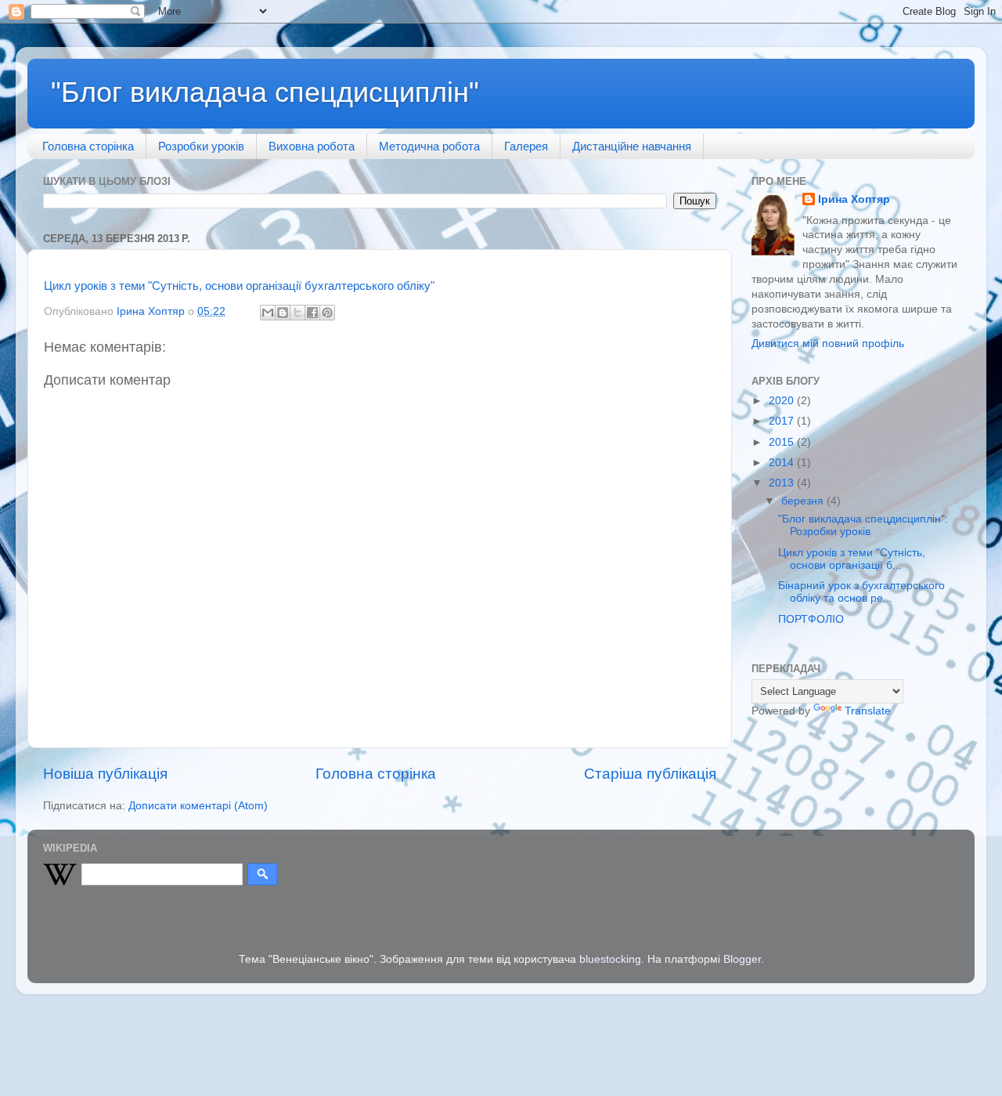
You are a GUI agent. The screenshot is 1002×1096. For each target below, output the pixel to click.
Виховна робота (312, 146)
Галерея (526, 146)
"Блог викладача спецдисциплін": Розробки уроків (863, 525)
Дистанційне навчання (631, 146)
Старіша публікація (650, 773)
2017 (783, 421)
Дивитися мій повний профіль (828, 343)
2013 (783, 483)
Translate (868, 711)
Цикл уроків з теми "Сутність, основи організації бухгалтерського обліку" (239, 286)
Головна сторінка (88, 146)
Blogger (742, 959)
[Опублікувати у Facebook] (312, 312)
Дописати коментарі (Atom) (198, 806)
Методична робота (429, 146)
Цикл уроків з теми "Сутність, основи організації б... (851, 559)
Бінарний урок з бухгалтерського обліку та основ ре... (861, 592)
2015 (783, 442)
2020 (783, 401)
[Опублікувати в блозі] (282, 312)
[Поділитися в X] (297, 312)
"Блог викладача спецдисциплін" (265, 92)
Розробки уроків (201, 146)
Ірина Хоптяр (854, 199)
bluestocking (610, 959)
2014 (783, 462)
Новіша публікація (105, 773)
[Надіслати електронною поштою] (268, 312)
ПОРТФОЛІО (811, 619)
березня (804, 501)
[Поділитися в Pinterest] (327, 312)
